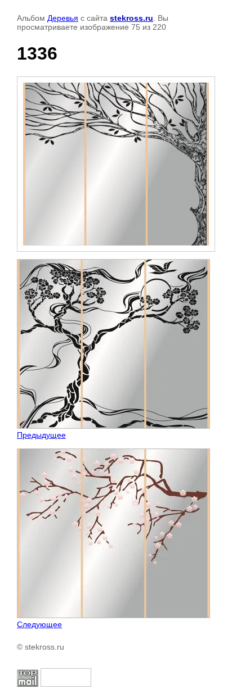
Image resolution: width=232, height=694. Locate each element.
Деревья (62, 17)
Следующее (39, 624)
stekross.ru (131, 17)
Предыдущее (41, 434)
